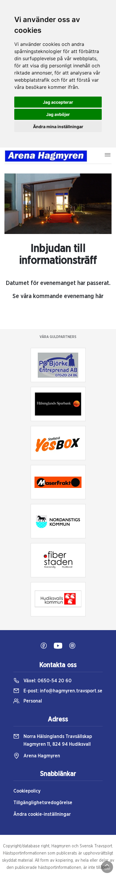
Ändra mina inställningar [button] (58, 126)
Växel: (47, 680)
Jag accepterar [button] (58, 102)
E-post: (62, 691)
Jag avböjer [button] (58, 114)
